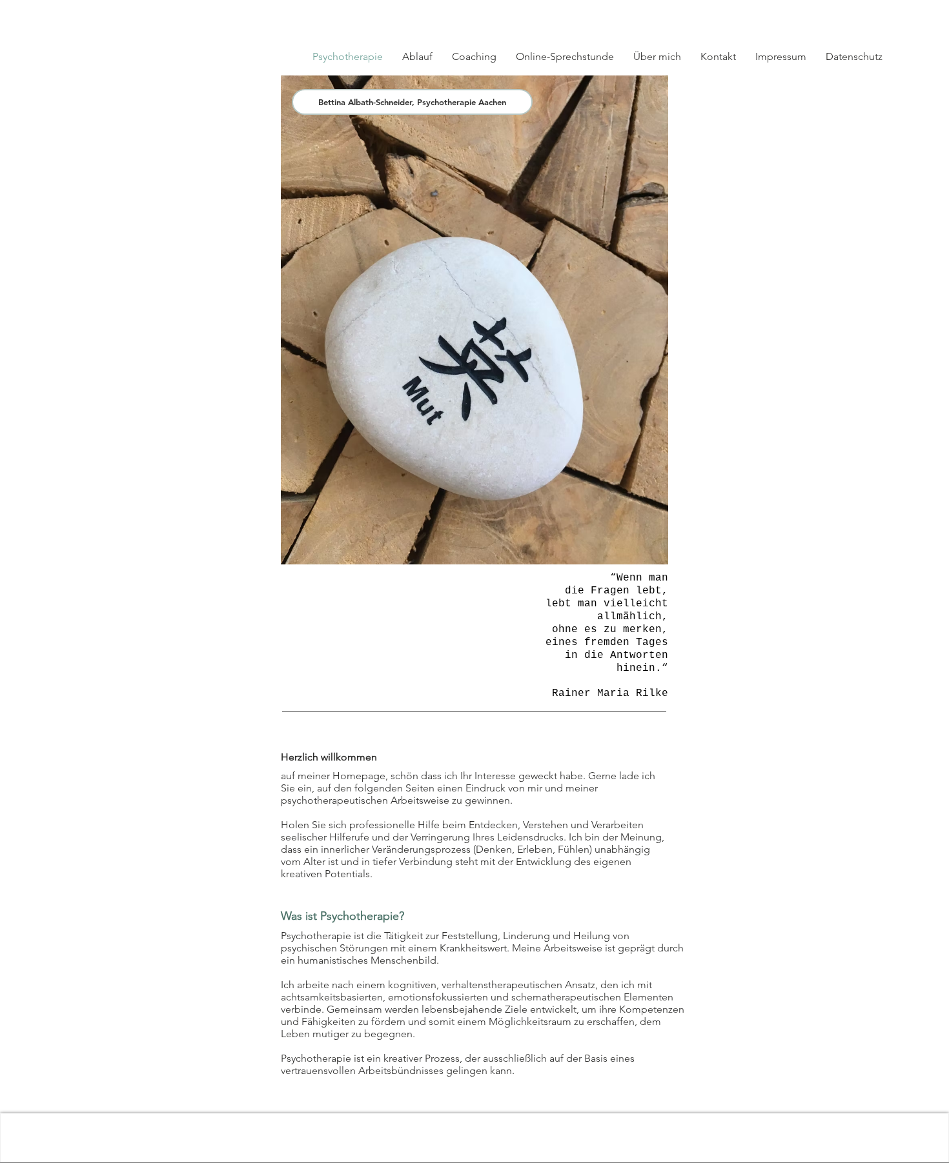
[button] (834, 14)
